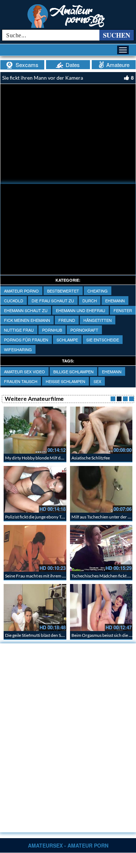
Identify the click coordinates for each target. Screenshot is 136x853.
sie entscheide (102, 340)
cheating (97, 291)
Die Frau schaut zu (53, 300)
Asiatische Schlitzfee (90, 458)
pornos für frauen (26, 340)
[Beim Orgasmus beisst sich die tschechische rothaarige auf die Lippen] (101, 607)
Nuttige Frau (19, 330)
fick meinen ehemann (27, 320)
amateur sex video (24, 371)
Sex (97, 381)
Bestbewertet (63, 291)
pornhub (52, 330)
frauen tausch (20, 381)
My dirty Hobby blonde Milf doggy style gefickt (48, 458)
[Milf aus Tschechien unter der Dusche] (101, 489)
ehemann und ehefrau (80, 310)
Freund (66, 320)
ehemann (111, 371)
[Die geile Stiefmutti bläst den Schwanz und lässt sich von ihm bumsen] (35, 607)
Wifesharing (18, 349)
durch (89, 300)
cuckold (13, 300)
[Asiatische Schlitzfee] (101, 430)
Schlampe (67, 340)
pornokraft (84, 330)
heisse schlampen (65, 381)
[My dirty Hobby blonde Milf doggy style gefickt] (35, 430)
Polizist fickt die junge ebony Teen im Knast (45, 517)
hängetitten (97, 320)
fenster (123, 310)
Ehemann (115, 300)
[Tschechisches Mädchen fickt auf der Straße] (101, 548)
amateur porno (21, 291)
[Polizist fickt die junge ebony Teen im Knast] (35, 489)
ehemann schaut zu (26, 310)
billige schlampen (73, 371)
